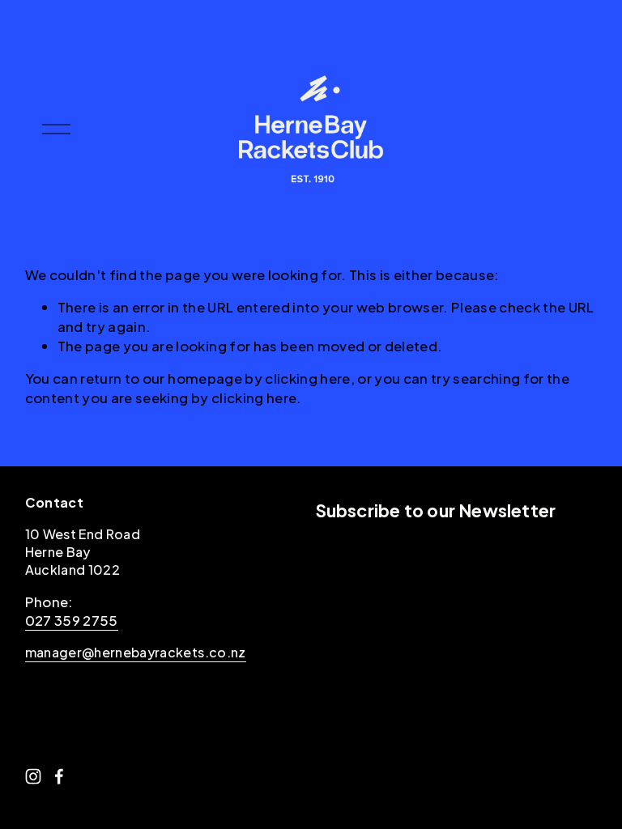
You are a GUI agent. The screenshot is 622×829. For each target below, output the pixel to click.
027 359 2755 (71, 620)
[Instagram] (33, 776)
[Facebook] (59, 776)
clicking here (307, 378)
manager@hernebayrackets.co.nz (135, 652)
